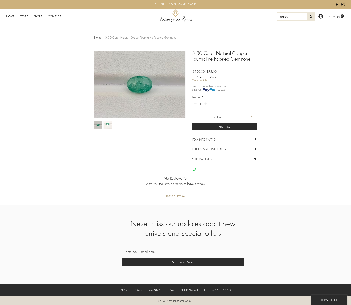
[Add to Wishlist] (253, 117)
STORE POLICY (221, 290)
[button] (341, 16)
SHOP (125, 290)
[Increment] (206, 103)
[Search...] (310, 16)
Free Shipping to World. (204, 76)
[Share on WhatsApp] (194, 169)
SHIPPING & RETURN (194, 290)
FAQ (171, 290)
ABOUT (139, 290)
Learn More (222, 89)
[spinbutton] (200, 103)
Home (97, 37)
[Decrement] (195, 103)
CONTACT (156, 290)
